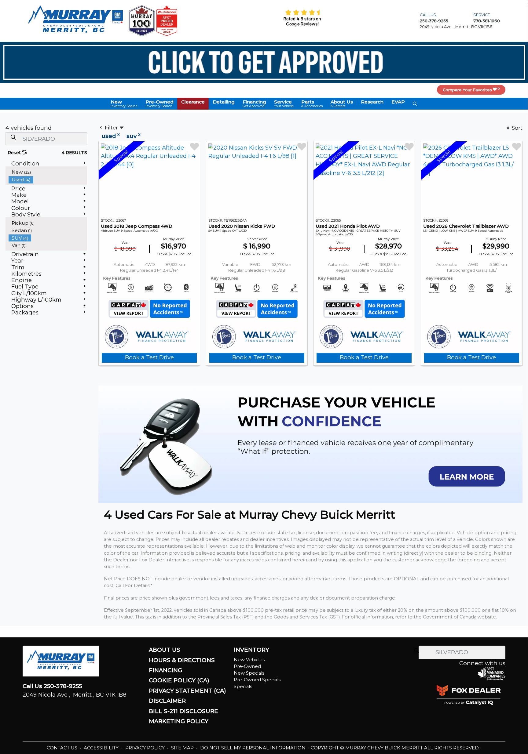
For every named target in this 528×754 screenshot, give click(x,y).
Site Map (183, 748)
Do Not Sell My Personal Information (253, 748)
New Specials (249, 673)
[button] (124, 104)
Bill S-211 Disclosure (183, 711)
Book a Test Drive (149, 357)
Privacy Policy (145, 748)
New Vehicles (249, 659)
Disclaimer (167, 701)
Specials (243, 686)
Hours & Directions (182, 660)
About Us (164, 650)
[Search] (13, 137)
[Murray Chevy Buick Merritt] (75, 20)
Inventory (251, 650)
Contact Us (63, 748)
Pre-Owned (247, 666)
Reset (15, 152)
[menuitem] (48, 172)
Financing (165, 670)
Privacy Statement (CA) (187, 691)
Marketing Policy (178, 721)
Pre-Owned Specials (257, 680)
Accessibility (102, 748)
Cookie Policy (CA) (179, 680)
